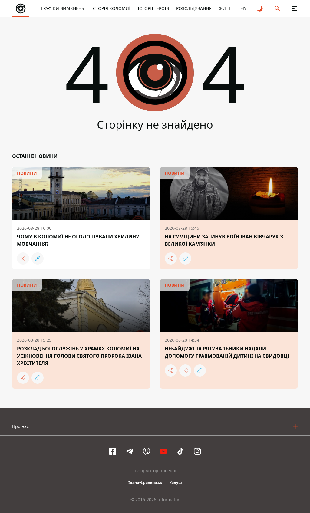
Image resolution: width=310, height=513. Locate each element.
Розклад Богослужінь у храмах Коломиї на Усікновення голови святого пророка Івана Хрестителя (79, 356)
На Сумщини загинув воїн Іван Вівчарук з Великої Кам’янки (224, 240)
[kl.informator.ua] (20, 8)
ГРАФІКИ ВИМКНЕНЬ (62, 8)
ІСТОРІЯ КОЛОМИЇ (110, 8)
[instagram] (197, 451)
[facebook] (112, 451)
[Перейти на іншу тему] (260, 8)
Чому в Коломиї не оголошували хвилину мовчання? (78, 240)
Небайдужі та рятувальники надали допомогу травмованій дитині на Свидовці (227, 352)
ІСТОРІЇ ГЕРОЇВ (153, 8)
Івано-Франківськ (145, 482)
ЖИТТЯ (226, 8)
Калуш (175, 482)
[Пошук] (277, 8)
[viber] (146, 451)
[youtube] (163, 451)
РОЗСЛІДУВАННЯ (194, 8)
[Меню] (294, 8)
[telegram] (129, 451)
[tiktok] (180, 451)
